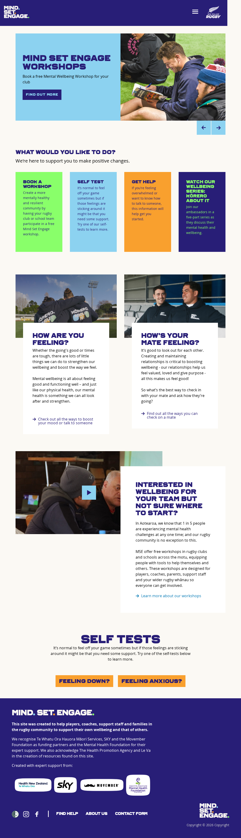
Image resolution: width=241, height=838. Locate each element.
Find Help (67, 813)
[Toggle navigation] (196, 12)
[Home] (214, 810)
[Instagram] (26, 814)
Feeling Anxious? (151, 681)
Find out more (42, 95)
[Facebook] (36, 814)
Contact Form (131, 813)
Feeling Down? (84, 681)
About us (96, 813)
